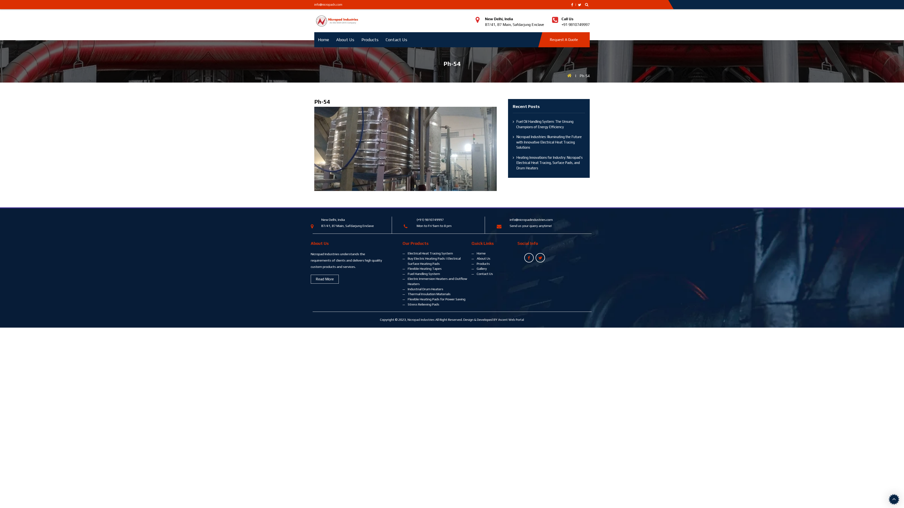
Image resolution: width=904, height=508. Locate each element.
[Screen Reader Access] (579, 5)
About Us (345, 39)
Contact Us (396, 39)
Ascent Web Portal (511, 319)
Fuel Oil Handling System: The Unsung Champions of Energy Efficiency (544, 124)
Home (323, 39)
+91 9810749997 (575, 22)
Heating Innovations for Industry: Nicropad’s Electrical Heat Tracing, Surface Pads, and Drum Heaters (549, 162)
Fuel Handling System (424, 274)
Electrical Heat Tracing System (430, 253)
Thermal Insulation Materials (429, 294)
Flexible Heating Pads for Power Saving (436, 299)
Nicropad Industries (421, 319)
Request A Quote (564, 39)
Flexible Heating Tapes (425, 268)
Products (370, 39)
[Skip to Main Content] (572, 5)
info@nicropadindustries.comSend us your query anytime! (531, 223)
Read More (325, 279)
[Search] (587, 4)
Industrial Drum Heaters (425, 289)
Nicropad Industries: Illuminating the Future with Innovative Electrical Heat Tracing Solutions (549, 142)
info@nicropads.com (328, 4)
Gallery (482, 268)
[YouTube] (529, 258)
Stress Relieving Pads (423, 304)
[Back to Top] (894, 498)
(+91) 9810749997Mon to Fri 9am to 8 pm (434, 223)
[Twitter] (540, 258)
